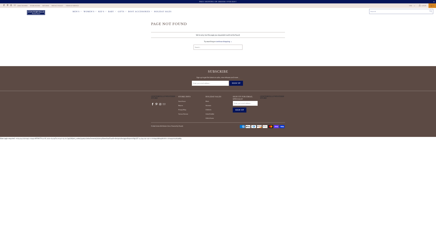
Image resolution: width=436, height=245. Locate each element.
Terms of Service (72, 5)
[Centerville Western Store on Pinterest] (7, 5)
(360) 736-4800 (22, 5)
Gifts (121, 11)
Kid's (101, 11)
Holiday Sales (162, 11)
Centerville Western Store (163, 126)
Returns (45, 5)
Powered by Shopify (177, 126)
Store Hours (35, 5)
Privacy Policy (57, 5)
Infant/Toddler (210, 114)
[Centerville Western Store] (36, 13)
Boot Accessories (139, 11)
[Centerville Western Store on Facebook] (4, 5)
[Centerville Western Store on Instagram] (11, 5)
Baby (111, 11)
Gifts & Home (210, 118)
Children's (208, 110)
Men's (76, 11)
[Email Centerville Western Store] (15, 5)
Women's (89, 11)
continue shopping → (224, 41)
